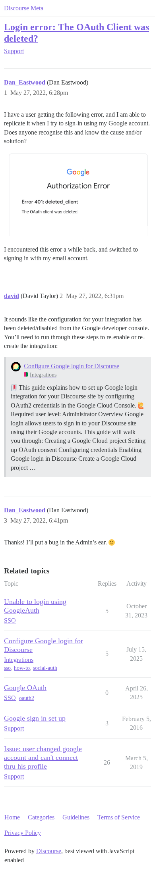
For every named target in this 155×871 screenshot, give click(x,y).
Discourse (48, 851)
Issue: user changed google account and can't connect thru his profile (43, 757)
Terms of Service (118, 817)
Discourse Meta (23, 8)
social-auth (45, 668)
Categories (41, 817)
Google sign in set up (35, 718)
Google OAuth (25, 688)
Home (12, 817)
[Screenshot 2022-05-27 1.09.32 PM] (77, 194)
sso (7, 668)
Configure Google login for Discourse (71, 366)
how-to (22, 668)
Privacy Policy (22, 832)
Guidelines (75, 817)
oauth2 (26, 698)
